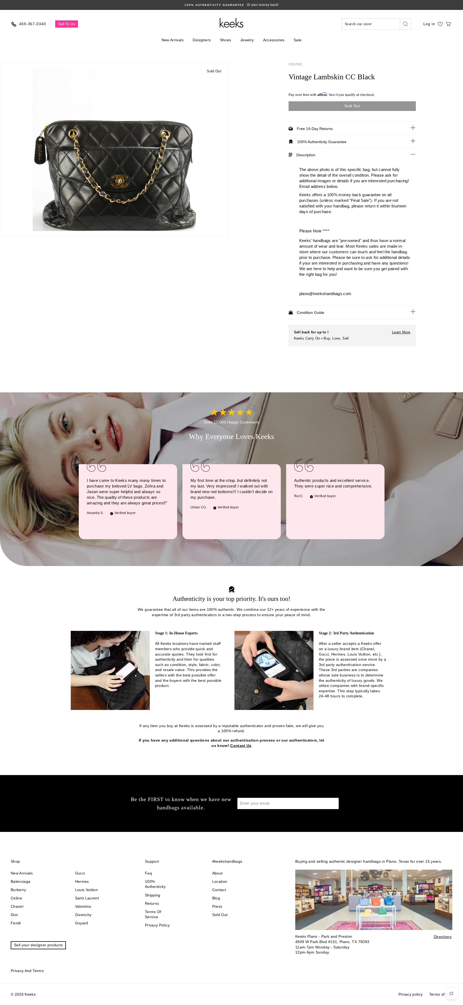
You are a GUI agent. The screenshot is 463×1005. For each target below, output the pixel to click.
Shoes (225, 40)
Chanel (296, 64)
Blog (216, 898)
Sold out (220, 915)
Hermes (82, 881)
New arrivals (22, 873)
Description (305, 155)
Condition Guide (310, 312)
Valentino (83, 906)
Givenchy (83, 915)
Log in (429, 24)
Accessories (274, 40)
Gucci (80, 873)
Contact (219, 890)
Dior (14, 915)
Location (219, 881)
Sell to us (66, 24)
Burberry (18, 890)
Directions (443, 937)
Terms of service (153, 914)
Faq (148, 873)
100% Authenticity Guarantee (321, 142)
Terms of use (440, 994)
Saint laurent (87, 898)
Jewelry (247, 40)
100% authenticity (155, 884)
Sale (297, 40)
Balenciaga (21, 881)
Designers (202, 40)
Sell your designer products (38, 945)
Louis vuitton (86, 890)
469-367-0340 (32, 24)
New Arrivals (173, 40)
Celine (16, 898)
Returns (152, 903)
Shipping (152, 895)
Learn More (401, 332)
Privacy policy (157, 925)
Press (217, 906)
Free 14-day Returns (315, 128)
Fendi (16, 923)
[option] (231, 5)
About (217, 873)
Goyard (81, 923)
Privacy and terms (27, 971)
